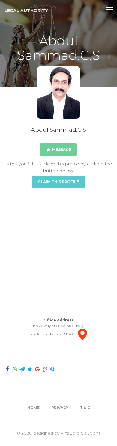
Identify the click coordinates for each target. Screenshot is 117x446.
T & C (85, 407)
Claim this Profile (58, 182)
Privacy (59, 407)
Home (33, 407)
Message (61, 149)
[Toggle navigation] (110, 9)
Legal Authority (26, 10)
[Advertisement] (58, 252)
